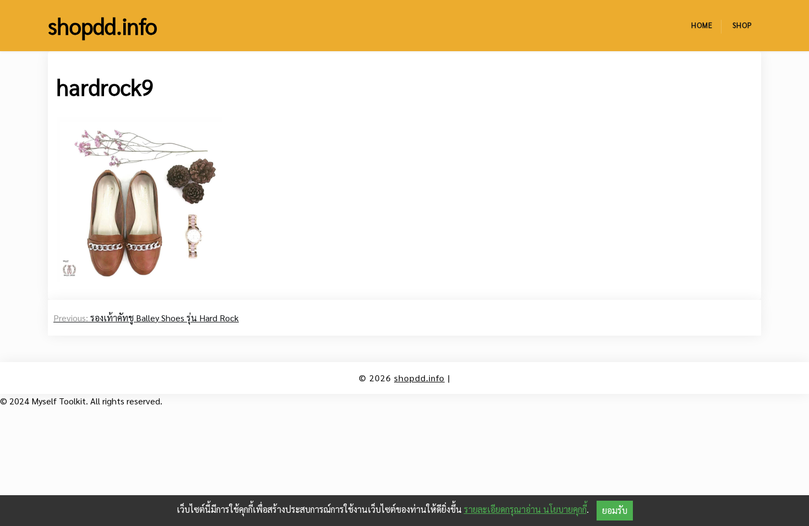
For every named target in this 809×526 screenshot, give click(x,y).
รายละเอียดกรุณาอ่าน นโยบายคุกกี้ (525, 509)
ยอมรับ (614, 510)
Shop (742, 25)
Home (702, 25)
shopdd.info (102, 25)
